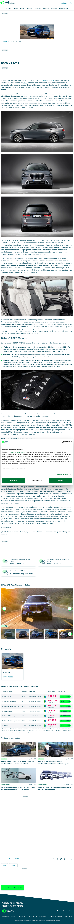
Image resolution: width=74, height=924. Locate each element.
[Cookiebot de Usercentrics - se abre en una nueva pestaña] (63, 442)
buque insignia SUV (46, 80)
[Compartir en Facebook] (64, 859)
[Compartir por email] (53, 859)
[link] (18, 561)
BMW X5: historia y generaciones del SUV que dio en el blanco (55, 770)
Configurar (36, 480)
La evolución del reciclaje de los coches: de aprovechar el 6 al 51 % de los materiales (16, 770)
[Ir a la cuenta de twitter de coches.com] (57, 911)
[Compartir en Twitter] (60, 859)
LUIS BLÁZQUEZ (6, 42)
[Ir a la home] (7, 2)
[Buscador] (71, 3)
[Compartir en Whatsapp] (71, 859)
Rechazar (13, 480)
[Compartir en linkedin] (68, 859)
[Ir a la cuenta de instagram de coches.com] (64, 911)
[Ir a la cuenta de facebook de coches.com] (70, 911)
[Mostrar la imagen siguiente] (70, 609)
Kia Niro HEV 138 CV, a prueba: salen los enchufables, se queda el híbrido (14, 744)
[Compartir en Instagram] (57, 859)
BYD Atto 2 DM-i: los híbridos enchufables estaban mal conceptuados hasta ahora (52, 744)
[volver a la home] (9, 910)
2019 (25, 83)
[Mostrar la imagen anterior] (4, 609)
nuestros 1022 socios (17, 452)
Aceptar (60, 480)
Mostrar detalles (62, 474)
